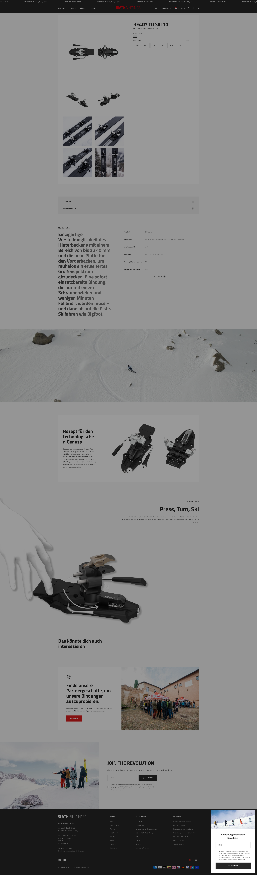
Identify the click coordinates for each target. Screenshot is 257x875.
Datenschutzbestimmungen (234, 851)
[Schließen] (251, 814)
